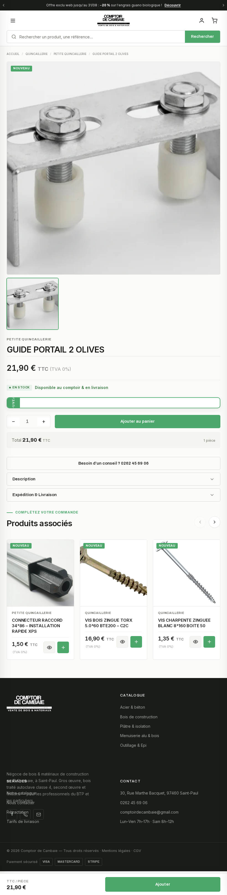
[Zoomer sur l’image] (113, 168)
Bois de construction (139, 716)
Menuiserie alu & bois (139, 735)
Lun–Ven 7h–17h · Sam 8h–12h (147, 821)
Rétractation (18, 812)
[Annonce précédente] (3, 5)
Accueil (13, 53)
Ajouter (162, 884)
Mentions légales (116, 851)
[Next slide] (214, 522)
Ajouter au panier (137, 421)
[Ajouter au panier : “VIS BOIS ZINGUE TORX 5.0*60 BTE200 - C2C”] (136, 642)
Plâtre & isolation (135, 726)
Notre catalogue (21, 793)
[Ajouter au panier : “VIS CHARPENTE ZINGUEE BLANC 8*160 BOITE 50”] (209, 642)
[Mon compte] (201, 20)
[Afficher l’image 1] (32, 304)
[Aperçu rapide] (49, 647)
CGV (137, 851)
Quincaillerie (98, 613)
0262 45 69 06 (134, 802)
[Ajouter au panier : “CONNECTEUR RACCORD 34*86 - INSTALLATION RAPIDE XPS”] (63, 647)
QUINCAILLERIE (36, 53)
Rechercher (202, 37)
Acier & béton (132, 707)
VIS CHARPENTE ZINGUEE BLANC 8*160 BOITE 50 (184, 623)
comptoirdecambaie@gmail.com (149, 812)
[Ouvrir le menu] (13, 20)
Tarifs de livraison (23, 821)
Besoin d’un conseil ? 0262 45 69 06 (113, 463)
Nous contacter (21, 802)
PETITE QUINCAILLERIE (70, 53)
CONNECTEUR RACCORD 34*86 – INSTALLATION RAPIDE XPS (37, 626)
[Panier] (214, 20)
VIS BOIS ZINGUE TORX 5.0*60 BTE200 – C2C (108, 623)
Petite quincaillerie (29, 339)
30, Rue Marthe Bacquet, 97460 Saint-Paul (159, 793)
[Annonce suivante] (223, 5)
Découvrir (172, 5)
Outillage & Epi (133, 745)
